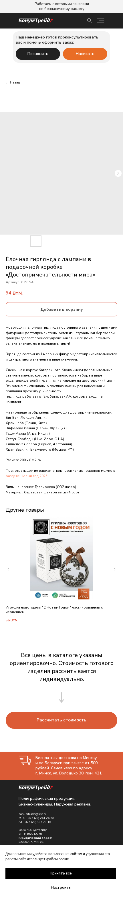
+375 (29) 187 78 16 (37, 822)
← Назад (13, 82)
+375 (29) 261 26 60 (40, 818)
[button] (61, 720)
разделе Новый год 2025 (26, 476)
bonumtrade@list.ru (33, 814)
